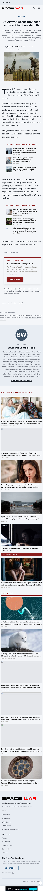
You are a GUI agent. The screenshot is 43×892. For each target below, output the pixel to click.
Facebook (14, 303)
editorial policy (34, 376)
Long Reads (6, 826)
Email (21, 303)
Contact (5, 853)
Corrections (6, 849)
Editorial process (33, 47)
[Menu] (39, 8)
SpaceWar (6, 815)
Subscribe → (10, 868)
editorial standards (32, 318)
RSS (13, 872)
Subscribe (6, 2)
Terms (33, 882)
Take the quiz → (15, 279)
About (4, 838)
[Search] (34, 8)
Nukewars (6, 818)
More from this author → (21, 380)
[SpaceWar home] (12, 8)
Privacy (25, 882)
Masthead (6, 842)
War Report (6, 822)
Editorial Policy (7, 845)
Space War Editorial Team (16, 47)
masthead (3, 320)
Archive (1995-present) (11, 829)
